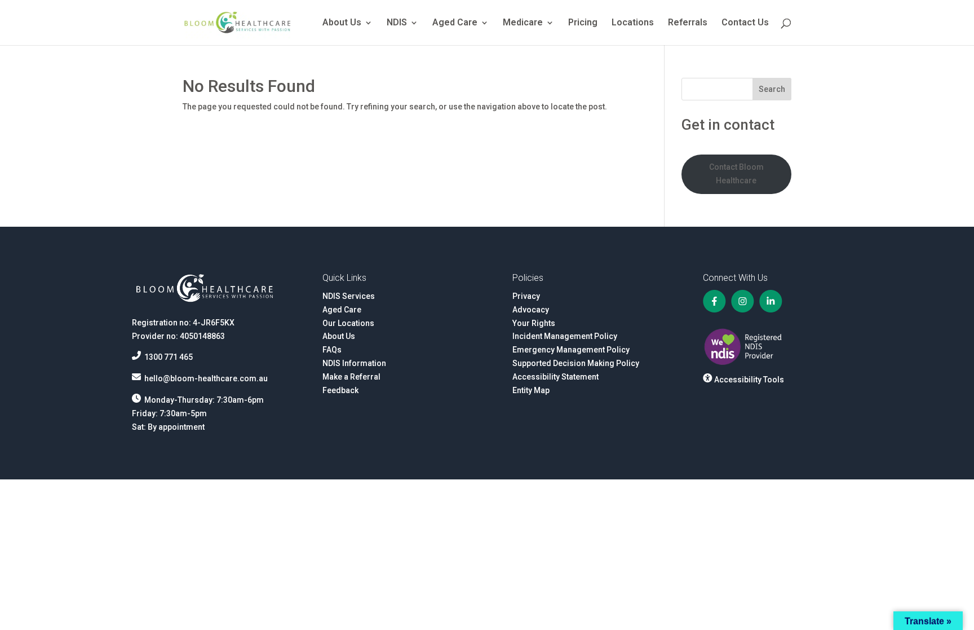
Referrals (687, 23)
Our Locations (348, 323)
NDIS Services (348, 296)
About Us (341, 23)
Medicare (523, 23)
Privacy (526, 296)
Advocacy (530, 309)
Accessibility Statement (555, 376)
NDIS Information (354, 363)
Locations (633, 23)
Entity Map (531, 390)
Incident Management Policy (564, 336)
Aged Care (454, 23)
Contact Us (745, 23)
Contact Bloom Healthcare (736, 173)
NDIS (397, 23)
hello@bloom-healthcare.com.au (206, 378)
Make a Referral (351, 376)
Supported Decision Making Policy (575, 363)
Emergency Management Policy (571, 349)
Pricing (582, 23)
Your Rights (533, 323)
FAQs (332, 349)
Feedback (340, 390)
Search (772, 89)
